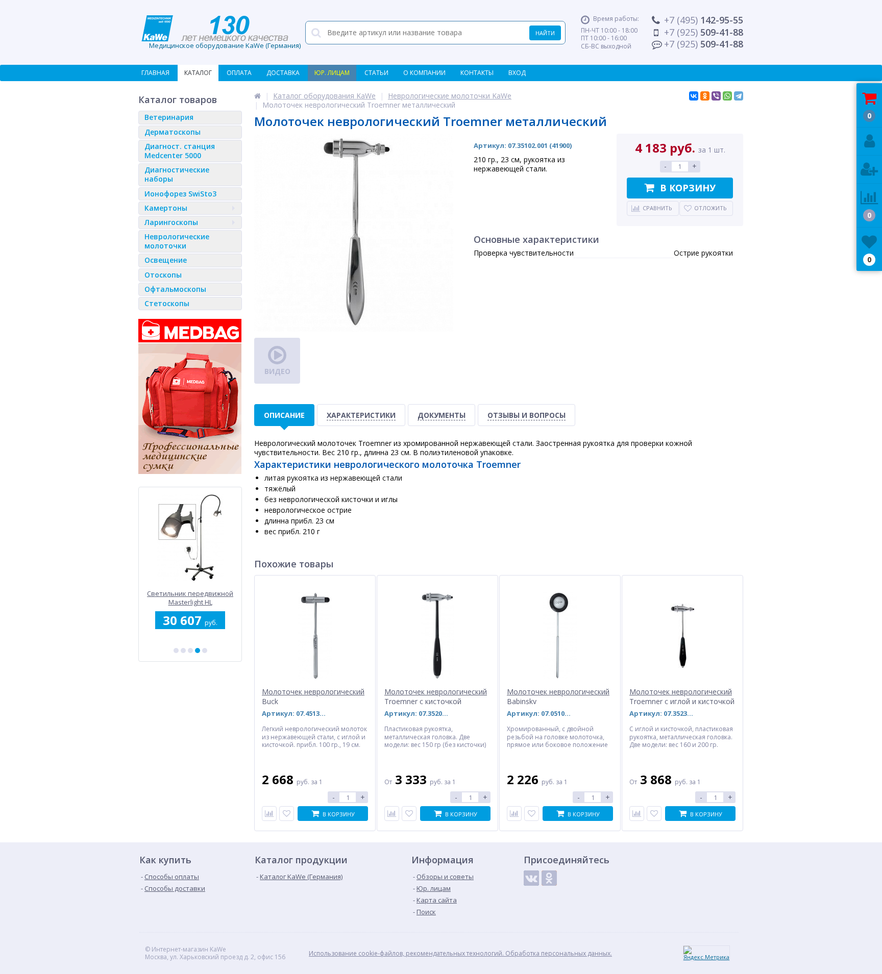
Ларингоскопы (171, 222)
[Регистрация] (869, 170)
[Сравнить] (269, 813)
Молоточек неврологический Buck (313, 696)
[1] (176, 650)
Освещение (165, 260)
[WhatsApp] (727, 96)
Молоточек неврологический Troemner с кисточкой (435, 696)
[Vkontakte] (531, 878)
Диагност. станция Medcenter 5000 (179, 150)
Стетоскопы (166, 303)
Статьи (376, 72)
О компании (424, 72)
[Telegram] (738, 96)
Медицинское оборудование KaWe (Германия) (221, 32)
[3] (190, 650)
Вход (517, 72)
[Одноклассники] (704, 96)
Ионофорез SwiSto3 (180, 193)
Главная (155, 72)
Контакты (477, 72)
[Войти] (869, 142)
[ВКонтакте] (693, 96)
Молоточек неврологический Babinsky (558, 696)
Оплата (239, 72)
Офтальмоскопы (175, 289)
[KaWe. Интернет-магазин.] (257, 96)
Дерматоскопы (172, 132)
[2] (183, 650)
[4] (197, 650)
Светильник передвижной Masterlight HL (190, 597)
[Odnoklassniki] (549, 878)
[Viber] (716, 96)
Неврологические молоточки (176, 241)
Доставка (283, 72)
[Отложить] (286, 813)
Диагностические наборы (176, 174)
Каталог (198, 72)
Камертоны (165, 208)
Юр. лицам (332, 72)
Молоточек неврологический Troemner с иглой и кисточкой (681, 696)
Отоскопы (163, 275)
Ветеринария (168, 117)
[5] (204, 650)
